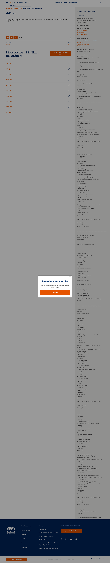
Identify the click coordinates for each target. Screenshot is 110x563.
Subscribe (55, 292)
